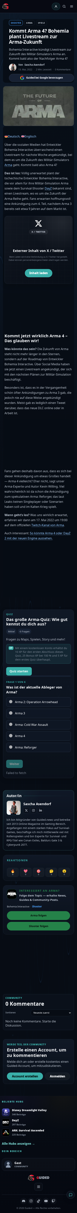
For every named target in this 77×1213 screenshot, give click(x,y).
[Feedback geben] (71, 1195)
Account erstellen (25, 1076)
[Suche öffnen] (64, 6)
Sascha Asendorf (34, 64)
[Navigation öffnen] (71, 6)
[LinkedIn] (41, 810)
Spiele (41, 22)
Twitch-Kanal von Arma (47, 525)
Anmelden (57, 1076)
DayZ (48, 188)
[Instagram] (33, 810)
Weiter (14, 764)
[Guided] (6, 6)
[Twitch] (53, 1201)
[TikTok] (38, 1201)
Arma (29, 22)
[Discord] (24, 1201)
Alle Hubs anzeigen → (18, 1144)
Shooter (16, 22)
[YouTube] (46, 1201)
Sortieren (10, 1012)
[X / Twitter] (26, 810)
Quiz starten (19, 671)
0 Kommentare (62, 69)
